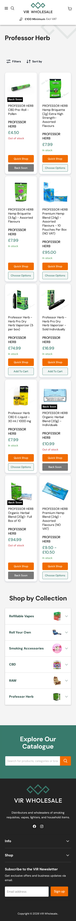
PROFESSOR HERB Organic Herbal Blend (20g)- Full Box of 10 (20, 515)
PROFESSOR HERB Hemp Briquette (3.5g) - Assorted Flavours (20, 216)
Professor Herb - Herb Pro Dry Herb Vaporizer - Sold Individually (54, 323)
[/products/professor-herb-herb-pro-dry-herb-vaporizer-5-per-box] (55, 299)
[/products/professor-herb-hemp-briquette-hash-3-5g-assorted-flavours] (21, 192)
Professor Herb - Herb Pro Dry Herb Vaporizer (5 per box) (20, 323)
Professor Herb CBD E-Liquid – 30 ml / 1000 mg (19, 417)
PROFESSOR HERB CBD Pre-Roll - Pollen (20, 110)
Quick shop (21, 158)
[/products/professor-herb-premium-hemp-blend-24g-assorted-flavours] (55, 491)
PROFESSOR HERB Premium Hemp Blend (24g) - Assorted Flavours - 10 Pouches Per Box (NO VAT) (55, 221)
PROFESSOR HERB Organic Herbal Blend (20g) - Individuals (55, 419)
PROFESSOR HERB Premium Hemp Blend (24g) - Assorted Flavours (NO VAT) (55, 519)
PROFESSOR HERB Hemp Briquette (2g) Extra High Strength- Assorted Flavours (55, 116)
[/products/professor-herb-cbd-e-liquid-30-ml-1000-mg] (21, 395)
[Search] (65, 761)
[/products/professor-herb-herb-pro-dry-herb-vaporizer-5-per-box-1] (21, 299)
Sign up (59, 891)
